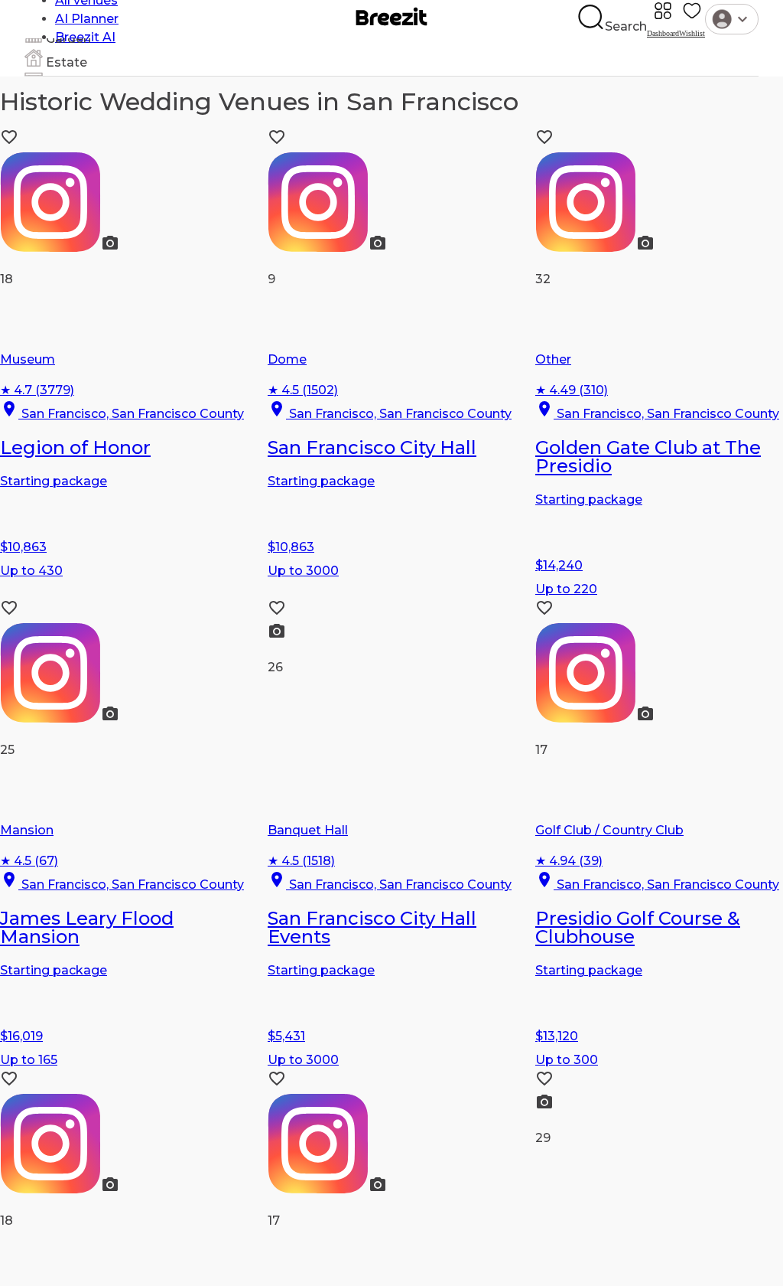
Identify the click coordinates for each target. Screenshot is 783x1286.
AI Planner (87, 18)
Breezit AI (85, 37)
